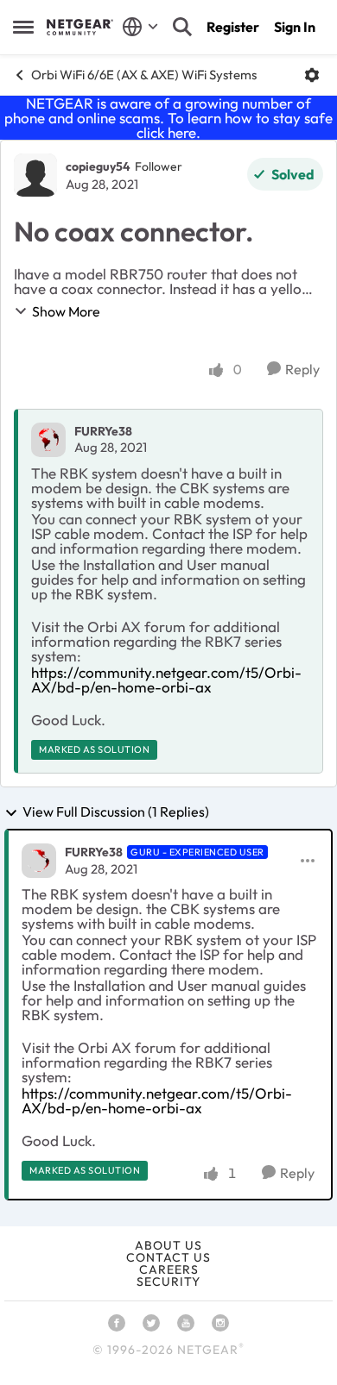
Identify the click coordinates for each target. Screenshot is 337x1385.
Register (233, 26)
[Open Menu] (312, 75)
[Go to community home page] (80, 26)
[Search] (182, 26)
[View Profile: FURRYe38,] (48, 440)
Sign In (294, 26)
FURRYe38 (103, 431)
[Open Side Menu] (23, 27)
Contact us (168, 1257)
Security (168, 1281)
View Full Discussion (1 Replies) (115, 812)
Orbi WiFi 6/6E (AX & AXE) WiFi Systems (144, 74)
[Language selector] (140, 26)
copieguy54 (98, 166)
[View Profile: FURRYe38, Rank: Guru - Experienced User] (39, 860)
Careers (169, 1269)
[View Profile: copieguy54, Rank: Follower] (35, 175)
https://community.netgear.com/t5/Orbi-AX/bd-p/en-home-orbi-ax (166, 679)
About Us (168, 1245)
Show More (66, 311)
